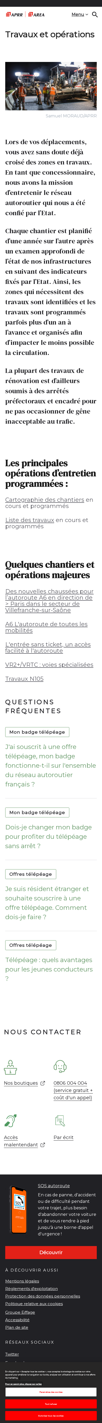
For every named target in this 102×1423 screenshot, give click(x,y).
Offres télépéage (30, 874)
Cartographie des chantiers (44, 499)
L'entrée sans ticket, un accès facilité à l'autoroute (48, 647)
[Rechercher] (95, 14)
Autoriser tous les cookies (51, 1415)
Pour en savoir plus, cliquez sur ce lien (23, 1383)
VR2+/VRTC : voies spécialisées (49, 664)
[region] (51, 1392)
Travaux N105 (24, 678)
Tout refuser (51, 1403)
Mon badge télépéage (37, 732)
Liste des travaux (29, 520)
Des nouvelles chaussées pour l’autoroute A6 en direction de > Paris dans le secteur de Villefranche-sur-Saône (49, 601)
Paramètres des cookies (51, 1391)
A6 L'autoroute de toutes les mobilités (46, 627)
